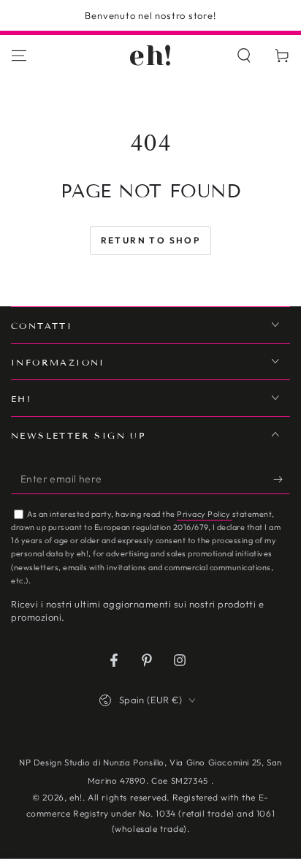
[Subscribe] (281, 479)
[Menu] (19, 55)
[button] (244, 55)
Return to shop (151, 240)
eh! (76, 797)
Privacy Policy (204, 514)
